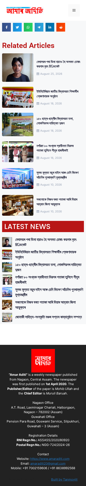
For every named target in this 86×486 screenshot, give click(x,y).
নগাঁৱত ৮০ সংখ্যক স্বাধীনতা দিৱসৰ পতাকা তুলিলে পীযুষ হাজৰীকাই (55, 148)
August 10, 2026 (51, 184)
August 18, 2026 (51, 103)
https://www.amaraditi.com (50, 459)
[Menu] (74, 10)
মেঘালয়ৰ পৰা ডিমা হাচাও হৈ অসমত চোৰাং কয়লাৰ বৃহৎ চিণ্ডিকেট (58, 64)
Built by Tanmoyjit (64, 479)
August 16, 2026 (51, 157)
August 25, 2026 (51, 73)
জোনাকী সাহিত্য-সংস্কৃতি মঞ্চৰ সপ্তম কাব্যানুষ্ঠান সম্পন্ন (48, 317)
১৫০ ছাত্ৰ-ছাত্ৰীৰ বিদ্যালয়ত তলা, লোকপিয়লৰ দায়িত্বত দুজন (55, 120)
